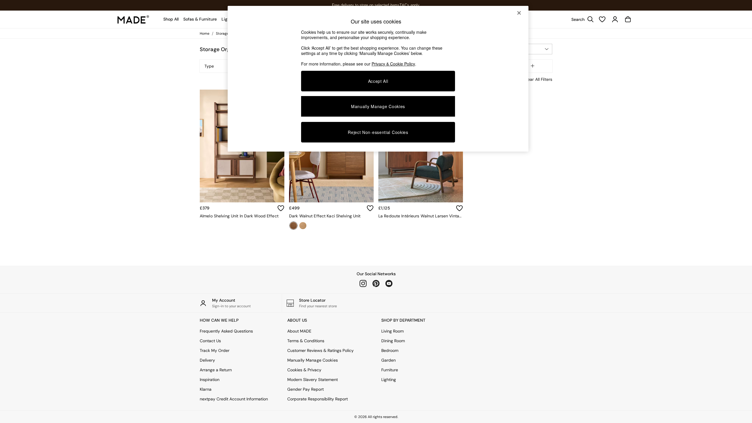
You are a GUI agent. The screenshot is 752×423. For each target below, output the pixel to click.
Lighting (388, 379)
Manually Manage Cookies (312, 360)
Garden (388, 360)
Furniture (389, 369)
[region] (378, 79)
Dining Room (393, 340)
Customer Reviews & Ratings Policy (320, 350)
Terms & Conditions (305, 340)
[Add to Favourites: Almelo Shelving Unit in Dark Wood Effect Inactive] (280, 208)
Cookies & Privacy (304, 369)
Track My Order (214, 350)
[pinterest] (376, 283)
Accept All (378, 81)
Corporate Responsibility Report (317, 399)
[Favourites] (602, 19)
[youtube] (388, 283)
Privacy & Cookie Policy (393, 64)
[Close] (519, 12)
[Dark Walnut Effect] (293, 225)
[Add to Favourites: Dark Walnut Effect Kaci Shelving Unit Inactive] (370, 208)
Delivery (207, 360)
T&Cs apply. (410, 5)
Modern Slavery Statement (312, 379)
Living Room (392, 331)
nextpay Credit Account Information (234, 399)
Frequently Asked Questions (226, 331)
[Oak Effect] (302, 225)
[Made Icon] (133, 19)
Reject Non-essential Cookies (378, 132)
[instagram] (363, 283)
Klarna (206, 389)
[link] (581, 19)
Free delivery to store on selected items (366, 5)
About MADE (299, 331)
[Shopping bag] (628, 19)
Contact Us (210, 340)
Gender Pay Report (305, 389)
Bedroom (389, 350)
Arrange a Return (216, 369)
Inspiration (209, 379)
